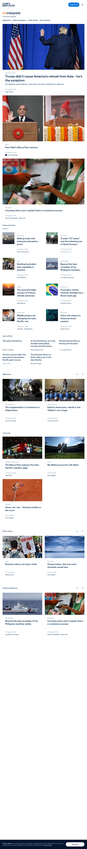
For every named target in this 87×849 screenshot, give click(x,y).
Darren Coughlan (8, 350)
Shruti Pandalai (12, 155)
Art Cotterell (51, 575)
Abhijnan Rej (9, 575)
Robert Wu (22, 218)
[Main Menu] (82, 5)
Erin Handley (9, 518)
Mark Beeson (21, 303)
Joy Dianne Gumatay (67, 277)
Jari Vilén (20, 329)
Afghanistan (7, 20)
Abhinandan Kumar (37, 350)
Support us (74, 5)
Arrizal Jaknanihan (23, 252)
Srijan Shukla (64, 329)
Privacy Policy (48, 845)
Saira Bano (8, 475)
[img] (6, 155)
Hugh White (9, 92)
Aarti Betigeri (51, 475)
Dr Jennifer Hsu (66, 350)
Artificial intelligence (19, 20)
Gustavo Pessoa (65, 303)
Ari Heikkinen (28, 329)
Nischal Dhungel (36, 363)
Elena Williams (21, 277)
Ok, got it (75, 844)
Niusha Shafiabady (11, 218)
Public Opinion (33, 20)
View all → (6, 229)
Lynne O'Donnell (10, 421)
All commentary (45, 20)
